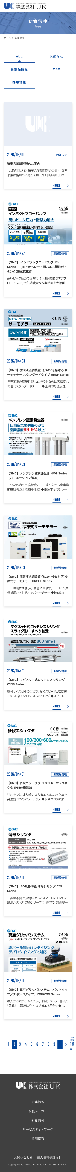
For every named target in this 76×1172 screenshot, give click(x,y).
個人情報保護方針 (49, 1157)
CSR (56, 69)
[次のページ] (65, 1044)
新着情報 (38, 1120)
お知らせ (56, 56)
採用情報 (19, 82)
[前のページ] (2, 1044)
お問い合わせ (23, 1157)
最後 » (72, 1044)
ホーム (7, 38)
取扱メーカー (37, 1111)
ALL (19, 56)
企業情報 (38, 1101)
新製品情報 (19, 69)
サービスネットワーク (38, 1129)
